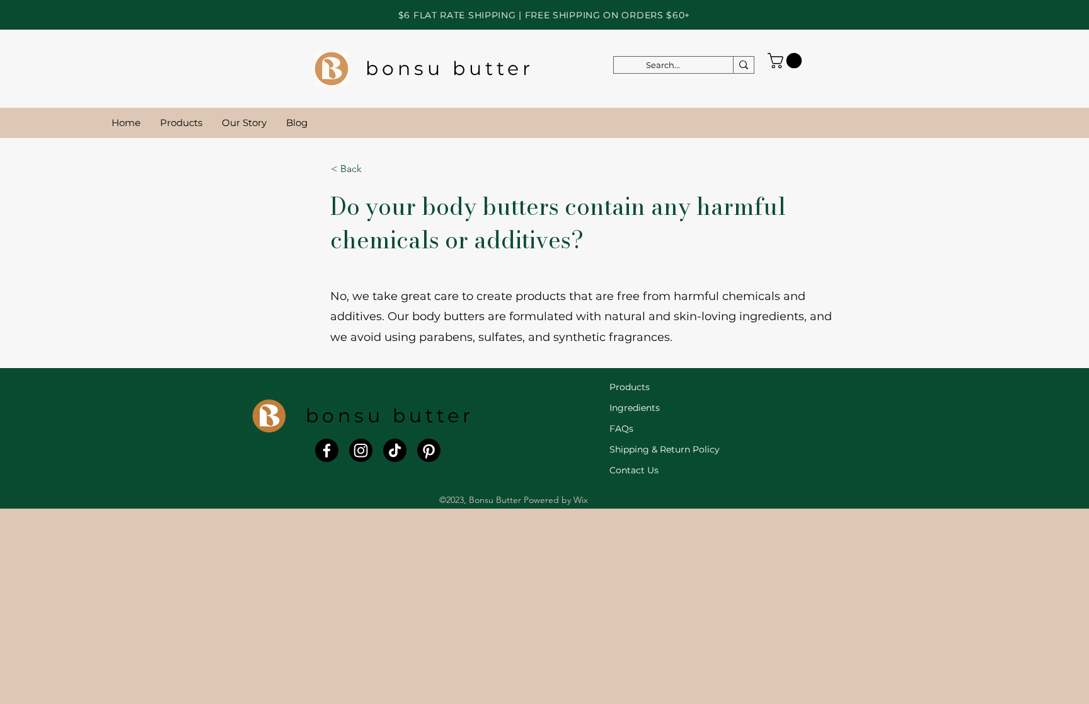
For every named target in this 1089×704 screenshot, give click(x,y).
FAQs (621, 428)
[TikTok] (394, 450)
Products (629, 387)
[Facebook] (326, 450)
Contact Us (634, 470)
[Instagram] (360, 450)
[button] (786, 60)
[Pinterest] (429, 450)
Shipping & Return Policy (664, 449)
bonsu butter (450, 68)
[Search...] (743, 65)
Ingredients (634, 407)
